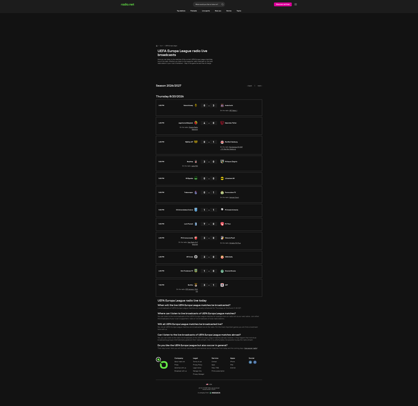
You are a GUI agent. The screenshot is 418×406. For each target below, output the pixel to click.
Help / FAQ (215, 368)
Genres (228, 11)
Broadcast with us (180, 371)
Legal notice (197, 368)
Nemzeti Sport (234, 197)
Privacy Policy (197, 365)
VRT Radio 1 (233, 110)
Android (232, 368)
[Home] (157, 46)
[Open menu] (295, 4)
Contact (214, 361)
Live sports (206, 11)
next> (260, 86)
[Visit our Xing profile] (255, 362)
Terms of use (197, 361)
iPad (231, 365)
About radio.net (179, 361)
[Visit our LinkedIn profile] (250, 362)
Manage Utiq (197, 371)
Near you (218, 11)
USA (210, 384)
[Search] (222, 4)
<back (249, 86)
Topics (239, 11)
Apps (213, 365)
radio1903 (194, 166)
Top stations (181, 11)
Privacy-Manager (198, 374)
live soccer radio (250, 348)
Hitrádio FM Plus (235, 243)
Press (176, 365)
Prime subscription (218, 371)
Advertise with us (180, 368)
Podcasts (193, 11)
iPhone (232, 361)
